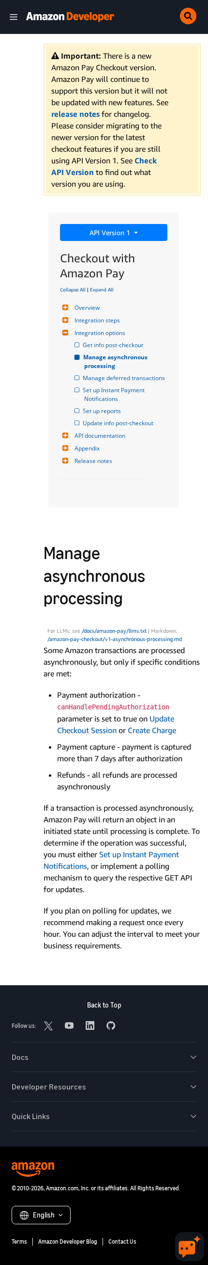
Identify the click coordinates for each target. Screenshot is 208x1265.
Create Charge (152, 730)
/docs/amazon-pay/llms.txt (114, 630)
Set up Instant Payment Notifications (115, 394)
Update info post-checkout (118, 423)
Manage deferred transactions (124, 378)
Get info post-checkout (113, 345)
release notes (75, 114)
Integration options (99, 333)
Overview (87, 308)
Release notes (93, 461)
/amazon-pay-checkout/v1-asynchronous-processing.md (114, 639)
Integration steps (97, 320)
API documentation (99, 436)
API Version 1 (110, 232)
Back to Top (104, 1005)
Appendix (87, 448)
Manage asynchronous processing (116, 361)
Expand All (102, 289)
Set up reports (102, 411)
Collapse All (73, 289)
